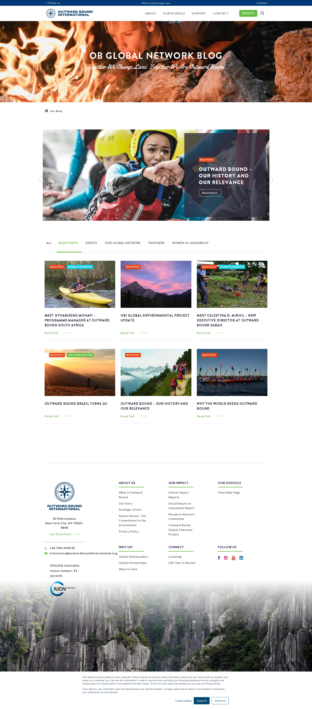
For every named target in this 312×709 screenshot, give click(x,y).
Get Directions (60, 534)
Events (91, 243)
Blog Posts (68, 243)
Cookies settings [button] (183, 700)
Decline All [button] (220, 700)
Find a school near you (156, 3)
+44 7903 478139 (62, 548)
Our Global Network (123, 243)
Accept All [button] (202, 700)
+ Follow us (53, 2)
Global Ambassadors (133, 556)
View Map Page (229, 492)
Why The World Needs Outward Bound (227, 406)
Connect (176, 547)
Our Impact (178, 483)
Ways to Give (128, 569)
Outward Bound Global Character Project (180, 529)
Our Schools (174, 13)
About (151, 13)
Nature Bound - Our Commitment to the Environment (133, 520)
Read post (210, 193)
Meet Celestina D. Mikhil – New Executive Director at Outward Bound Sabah (228, 320)
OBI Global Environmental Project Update (155, 318)
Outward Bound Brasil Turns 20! (76, 403)
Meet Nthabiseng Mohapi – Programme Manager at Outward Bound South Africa (77, 320)
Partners (156, 243)
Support (199, 13)
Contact (262, 2)
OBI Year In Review (182, 562)
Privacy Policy (129, 531)
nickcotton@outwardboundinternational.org (83, 553)
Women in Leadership (190, 243)
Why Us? (126, 547)
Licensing (175, 556)
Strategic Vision (130, 509)
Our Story (126, 503)
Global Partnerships (133, 562)
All (49, 243)
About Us (127, 483)
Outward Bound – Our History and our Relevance (154, 406)
